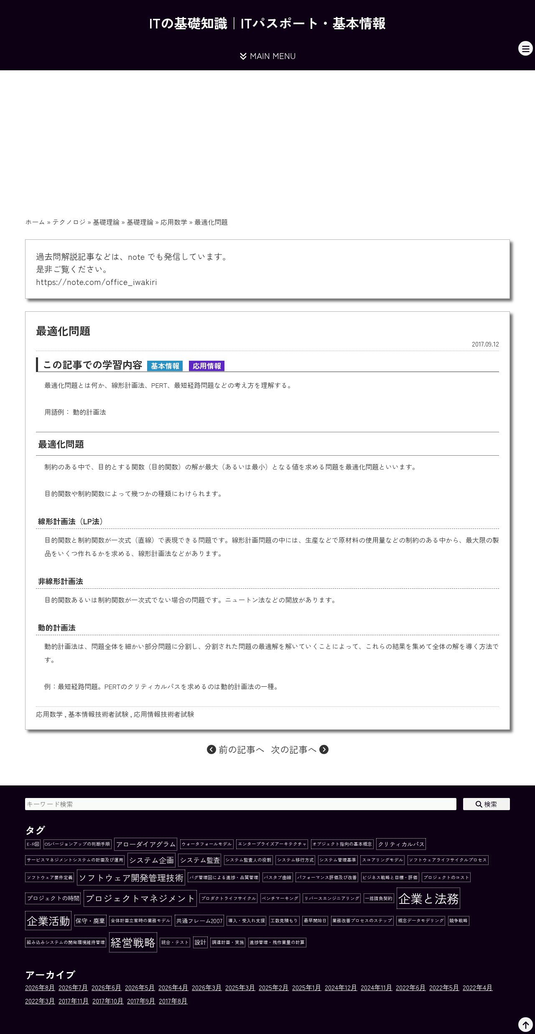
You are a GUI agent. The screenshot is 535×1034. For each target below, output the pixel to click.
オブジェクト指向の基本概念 (342, 844)
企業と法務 (428, 898)
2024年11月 (376, 987)
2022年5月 (444, 987)
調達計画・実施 (228, 942)
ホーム (35, 222)
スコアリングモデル (382, 860)
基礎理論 (106, 222)
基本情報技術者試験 (98, 714)
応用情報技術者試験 (164, 714)
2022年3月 (40, 1001)
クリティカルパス (401, 844)
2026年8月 (40, 987)
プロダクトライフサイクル (228, 898)
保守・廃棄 (90, 920)
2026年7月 (73, 987)
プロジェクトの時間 (53, 898)
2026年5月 (140, 987)
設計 (200, 942)
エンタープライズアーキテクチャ (272, 844)
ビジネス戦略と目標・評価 (390, 877)
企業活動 (48, 921)
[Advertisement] (267, 133)
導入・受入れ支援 (246, 920)
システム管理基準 (337, 860)
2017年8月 (173, 1001)
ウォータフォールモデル (206, 844)
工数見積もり (284, 920)
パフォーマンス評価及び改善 (327, 877)
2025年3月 (240, 987)
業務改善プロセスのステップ (362, 920)
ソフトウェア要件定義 (50, 877)
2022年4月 (478, 987)
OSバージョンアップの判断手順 (77, 844)
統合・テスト (175, 942)
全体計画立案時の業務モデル (141, 920)
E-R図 (33, 844)
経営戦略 (132, 942)
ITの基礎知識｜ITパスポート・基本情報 (267, 22)
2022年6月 (411, 987)
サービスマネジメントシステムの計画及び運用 (75, 860)
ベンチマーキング (280, 898)
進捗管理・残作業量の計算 (277, 942)
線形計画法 (128, 385)
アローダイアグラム (146, 844)
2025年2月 (274, 987)
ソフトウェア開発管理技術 (130, 877)
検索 (489, 804)
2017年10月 (108, 1001)
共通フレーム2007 (199, 920)
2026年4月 (173, 987)
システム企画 (151, 859)
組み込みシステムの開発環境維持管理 (66, 942)
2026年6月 (107, 987)
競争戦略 (458, 920)
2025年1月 (306, 987)
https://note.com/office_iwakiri (96, 281)
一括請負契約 (378, 898)
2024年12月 (341, 987)
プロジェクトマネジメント (140, 898)
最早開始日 (315, 920)
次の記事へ (295, 749)
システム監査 (200, 860)
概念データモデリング (421, 920)
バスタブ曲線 (277, 877)
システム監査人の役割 (248, 860)
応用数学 (173, 222)
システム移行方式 (295, 860)
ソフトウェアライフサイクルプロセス (448, 860)
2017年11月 (74, 1001)
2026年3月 (207, 987)
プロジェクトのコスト (446, 877)
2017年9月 (141, 1001)
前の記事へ (240, 749)
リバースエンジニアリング (331, 898)
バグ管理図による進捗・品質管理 (223, 877)
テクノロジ (69, 222)
